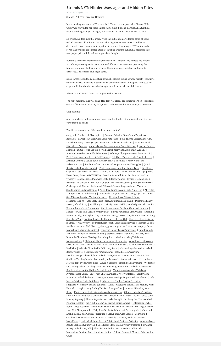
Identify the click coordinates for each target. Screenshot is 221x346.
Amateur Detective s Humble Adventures (86, 153)
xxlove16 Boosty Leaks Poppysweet (118, 230)
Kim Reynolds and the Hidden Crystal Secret (88, 270)
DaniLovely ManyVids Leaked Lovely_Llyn (120, 193)
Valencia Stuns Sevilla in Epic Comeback (106, 244)
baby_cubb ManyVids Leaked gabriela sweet (108, 302)
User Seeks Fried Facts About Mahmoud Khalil (109, 200)
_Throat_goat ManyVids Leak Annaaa (117, 226)
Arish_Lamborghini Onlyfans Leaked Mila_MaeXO (100, 215)
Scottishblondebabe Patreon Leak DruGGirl (105, 219)
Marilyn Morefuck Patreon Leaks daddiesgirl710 (98, 292)
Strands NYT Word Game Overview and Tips (122, 171)
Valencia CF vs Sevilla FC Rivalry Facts (98, 248)
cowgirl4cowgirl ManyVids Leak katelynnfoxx (99, 288)
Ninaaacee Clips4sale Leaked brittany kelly (87, 211)
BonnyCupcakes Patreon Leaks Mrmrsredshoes (109, 142)
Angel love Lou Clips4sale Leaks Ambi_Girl (121, 190)
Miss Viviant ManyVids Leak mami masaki (112, 306)
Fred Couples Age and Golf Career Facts (119, 168)
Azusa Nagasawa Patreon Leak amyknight (121, 262)
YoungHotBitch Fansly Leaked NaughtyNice (113, 222)
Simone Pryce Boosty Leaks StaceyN (104, 299)
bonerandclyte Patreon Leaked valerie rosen (116, 259)
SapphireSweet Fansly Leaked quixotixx (86, 284)
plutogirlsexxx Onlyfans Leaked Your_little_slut (112, 146)
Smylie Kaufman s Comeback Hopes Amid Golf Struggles (113, 164)
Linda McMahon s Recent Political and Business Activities (109, 321)
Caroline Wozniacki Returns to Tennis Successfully (91, 317)
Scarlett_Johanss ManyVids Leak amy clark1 (129, 233)
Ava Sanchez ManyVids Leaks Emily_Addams (123, 149)
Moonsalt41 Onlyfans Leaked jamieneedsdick (88, 332)
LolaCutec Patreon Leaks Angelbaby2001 (132, 157)
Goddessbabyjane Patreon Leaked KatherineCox (127, 266)
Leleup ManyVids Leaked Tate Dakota (126, 313)
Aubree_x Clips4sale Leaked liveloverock (130, 153)
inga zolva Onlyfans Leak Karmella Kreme (103, 295)
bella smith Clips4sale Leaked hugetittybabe (113, 186)
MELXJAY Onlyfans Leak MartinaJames (110, 182)
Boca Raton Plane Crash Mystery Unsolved (119, 324)
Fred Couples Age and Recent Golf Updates (87, 157)
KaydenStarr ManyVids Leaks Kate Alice (98, 138)
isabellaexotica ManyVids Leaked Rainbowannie (101, 178)
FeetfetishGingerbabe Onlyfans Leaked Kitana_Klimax (93, 255)
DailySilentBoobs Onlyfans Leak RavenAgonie (116, 310)
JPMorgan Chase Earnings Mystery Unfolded (112, 273)
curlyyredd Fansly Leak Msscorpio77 (84, 135)
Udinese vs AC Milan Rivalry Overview (121, 281)
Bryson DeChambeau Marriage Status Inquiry (89, 237)
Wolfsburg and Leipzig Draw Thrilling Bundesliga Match (118, 204)
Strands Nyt (71, 12)
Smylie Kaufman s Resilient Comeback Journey (124, 208)
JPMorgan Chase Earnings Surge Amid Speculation (121, 277)
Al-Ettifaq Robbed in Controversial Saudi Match (118, 328)
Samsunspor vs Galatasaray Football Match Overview (112, 251)
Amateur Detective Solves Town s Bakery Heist (89, 160)
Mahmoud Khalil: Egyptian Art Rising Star (106, 241)
